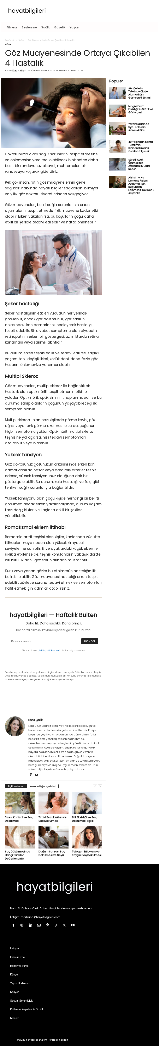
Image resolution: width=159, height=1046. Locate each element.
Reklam (14, 1018)
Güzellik (59, 27)
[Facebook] (14, 925)
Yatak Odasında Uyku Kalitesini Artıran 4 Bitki (138, 127)
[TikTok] (57, 925)
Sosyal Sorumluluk (21, 1000)
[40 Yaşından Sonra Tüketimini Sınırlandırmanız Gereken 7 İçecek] (117, 146)
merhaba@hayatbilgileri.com (40, 917)
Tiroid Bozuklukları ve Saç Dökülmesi (52, 819)
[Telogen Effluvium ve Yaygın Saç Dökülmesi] (87, 837)
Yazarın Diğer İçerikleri (42, 786)
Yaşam (75, 27)
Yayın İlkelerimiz (20, 983)
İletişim (14, 948)
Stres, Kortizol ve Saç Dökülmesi (19, 819)
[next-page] (100, 786)
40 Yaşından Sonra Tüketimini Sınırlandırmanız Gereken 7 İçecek (140, 146)
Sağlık (45, 27)
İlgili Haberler (16, 786)
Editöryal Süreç (19, 966)
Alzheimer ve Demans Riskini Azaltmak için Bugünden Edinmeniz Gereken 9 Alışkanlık (141, 185)
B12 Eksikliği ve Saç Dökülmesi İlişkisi (84, 819)
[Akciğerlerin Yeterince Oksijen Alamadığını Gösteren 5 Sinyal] (117, 93)
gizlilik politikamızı (48, 650)
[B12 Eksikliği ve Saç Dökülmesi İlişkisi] (87, 803)
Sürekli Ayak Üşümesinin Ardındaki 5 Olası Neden (139, 164)
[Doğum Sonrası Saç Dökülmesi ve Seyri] (54, 837)
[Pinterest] (31, 775)
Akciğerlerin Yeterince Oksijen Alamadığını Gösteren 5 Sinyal (139, 93)
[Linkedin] (31, 925)
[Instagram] (23, 925)
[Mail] (40, 925)
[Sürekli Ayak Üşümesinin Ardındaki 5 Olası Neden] (117, 164)
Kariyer (14, 992)
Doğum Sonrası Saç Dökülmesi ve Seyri (52, 853)
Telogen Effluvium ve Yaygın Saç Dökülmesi (86, 853)
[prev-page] (95, 786)
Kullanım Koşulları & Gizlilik (27, 1009)
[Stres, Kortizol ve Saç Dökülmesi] (20, 803)
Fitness (12, 27)
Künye (14, 974)
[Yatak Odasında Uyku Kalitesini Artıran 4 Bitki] (117, 128)
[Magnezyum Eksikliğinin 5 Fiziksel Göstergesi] (117, 111)
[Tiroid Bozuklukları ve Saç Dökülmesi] (54, 803)
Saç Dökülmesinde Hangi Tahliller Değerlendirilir (17, 855)
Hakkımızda (17, 957)
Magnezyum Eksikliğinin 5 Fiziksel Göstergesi (140, 109)
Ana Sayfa (9, 40)
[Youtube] (36, 775)
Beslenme (29, 27)
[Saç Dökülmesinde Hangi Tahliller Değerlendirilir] (20, 837)
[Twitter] (65, 925)
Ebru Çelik (18, 70)
